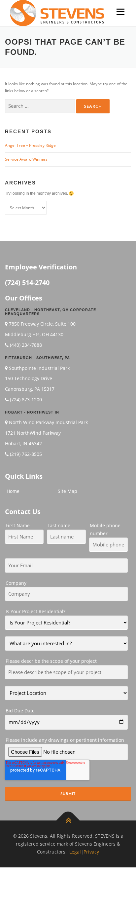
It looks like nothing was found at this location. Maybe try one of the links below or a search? (66, 87)
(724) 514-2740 (27, 282)
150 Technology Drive (28, 378)
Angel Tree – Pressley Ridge (30, 145)
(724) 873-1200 (26, 399)
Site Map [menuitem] (67, 491)
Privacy (91, 852)
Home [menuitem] (13, 491)
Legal (75, 852)
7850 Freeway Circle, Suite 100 (42, 324)
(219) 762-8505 (26, 454)
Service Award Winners (26, 159)
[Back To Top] (68, 820)
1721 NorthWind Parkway (33, 433)
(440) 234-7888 (26, 345)
